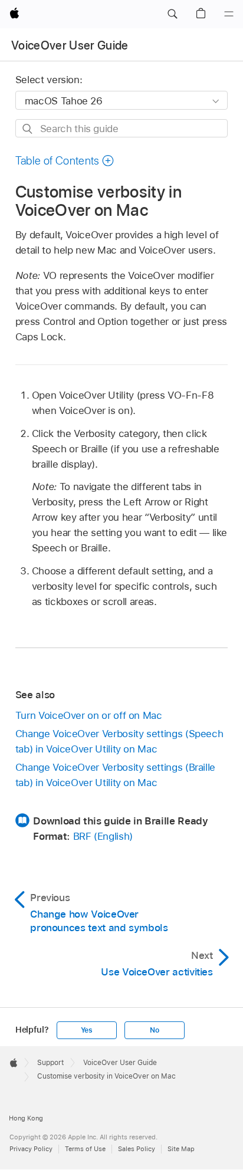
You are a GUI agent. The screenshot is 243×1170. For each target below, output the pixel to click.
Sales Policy (136, 1149)
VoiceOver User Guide (70, 45)
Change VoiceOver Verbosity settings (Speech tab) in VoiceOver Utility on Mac (119, 741)
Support (50, 1063)
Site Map (181, 1149)
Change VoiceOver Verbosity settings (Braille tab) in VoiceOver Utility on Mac (115, 774)
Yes (87, 1030)
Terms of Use (85, 1149)
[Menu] (229, 14)
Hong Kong (26, 1118)
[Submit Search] (28, 129)
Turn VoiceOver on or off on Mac (88, 715)
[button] (172, 14)
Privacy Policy (30, 1149)
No (154, 1030)
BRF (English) (103, 836)
